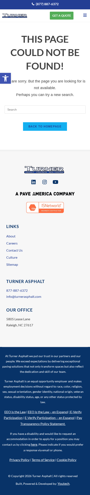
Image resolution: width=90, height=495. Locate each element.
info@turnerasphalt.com (23, 296)
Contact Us (14, 250)
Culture (11, 257)
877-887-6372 (17, 290)
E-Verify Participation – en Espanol (50, 418)
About (10, 236)
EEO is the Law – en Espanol (48, 412)
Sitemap (12, 264)
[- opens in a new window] (34, 182)
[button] (5, 78)
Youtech (63, 483)
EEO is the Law (15, 412)
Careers (12, 243)
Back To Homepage (45, 126)
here (34, 444)
